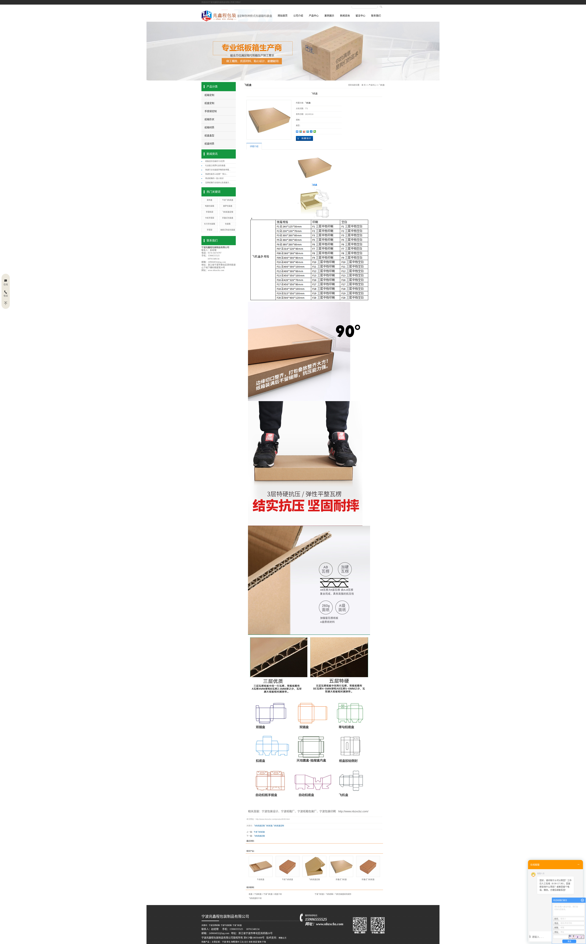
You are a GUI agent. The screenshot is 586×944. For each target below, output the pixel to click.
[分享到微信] (314, 131)
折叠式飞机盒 (341, 879)
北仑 (246, 942)
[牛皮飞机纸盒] (287, 866)
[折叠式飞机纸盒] (368, 866)
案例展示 (329, 15)
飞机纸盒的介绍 (255, 898)
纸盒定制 (209, 103)
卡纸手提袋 (209, 218)
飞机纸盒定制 (278, 826)
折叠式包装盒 (227, 218)
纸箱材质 (209, 127)
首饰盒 (209, 200)
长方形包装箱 (209, 224)
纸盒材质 (209, 143)
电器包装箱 (209, 206)
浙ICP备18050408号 (254, 937)
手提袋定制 (210, 111)
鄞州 (237, 942)
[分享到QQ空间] (300, 131)
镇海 (259, 942)
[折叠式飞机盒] (341, 866)
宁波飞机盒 (237, 925)
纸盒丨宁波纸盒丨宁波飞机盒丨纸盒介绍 (265, 894)
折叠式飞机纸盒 (368, 879)
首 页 (364, 85)
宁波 (224, 942)
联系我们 (376, 15)
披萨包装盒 (227, 206)
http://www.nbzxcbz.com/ (353, 811)
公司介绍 (298, 15)
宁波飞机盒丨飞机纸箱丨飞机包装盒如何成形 (333, 894)
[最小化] (582, 900)
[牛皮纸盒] (261, 866)
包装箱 (227, 224)
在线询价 (304, 138)
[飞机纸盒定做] (314, 866)
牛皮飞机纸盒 (227, 200)
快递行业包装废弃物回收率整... (217, 170)
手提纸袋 (209, 212)
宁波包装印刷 (327, 811)
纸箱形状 (209, 119)
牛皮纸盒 (260, 879)
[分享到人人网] (311, 131)
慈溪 (255, 942)
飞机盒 (382, 85)
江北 (242, 942)
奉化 (228, 942)
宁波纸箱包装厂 (307, 811)
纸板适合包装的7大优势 (215, 161)
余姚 (251, 942)
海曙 (233, 942)
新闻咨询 (345, 15)
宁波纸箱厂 (288, 811)
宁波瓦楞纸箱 (214, 925)
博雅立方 (282, 938)
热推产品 (205, 942)
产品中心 (314, 15)
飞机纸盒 (269, 826)
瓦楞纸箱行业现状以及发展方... (217, 183)
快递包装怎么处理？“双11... (216, 174)
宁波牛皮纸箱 (226, 925)
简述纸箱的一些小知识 (214, 178)
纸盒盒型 (209, 135)
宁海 (264, 942)
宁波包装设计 (270, 811)
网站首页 (283, 15)
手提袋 (209, 230)
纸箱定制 (209, 95)
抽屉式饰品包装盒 (227, 230)
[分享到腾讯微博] (307, 131)
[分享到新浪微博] (304, 131)
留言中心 (360, 15)
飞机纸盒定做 (227, 212)
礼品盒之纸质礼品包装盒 (215, 166)
